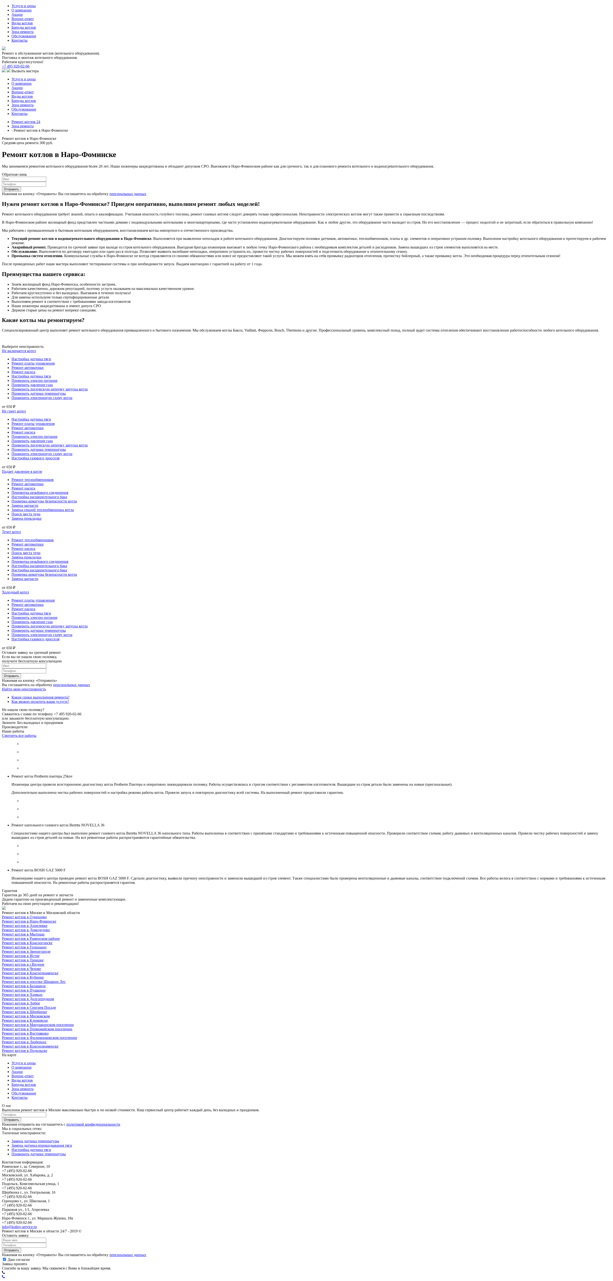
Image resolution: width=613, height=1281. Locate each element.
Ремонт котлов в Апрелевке (24, 926)
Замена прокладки (26, 518)
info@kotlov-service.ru (19, 1227)
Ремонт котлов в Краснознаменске (30, 973)
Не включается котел (19, 351)
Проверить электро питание (34, 380)
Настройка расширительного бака (39, 497)
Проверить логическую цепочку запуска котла (49, 389)
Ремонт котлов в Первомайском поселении (37, 1029)
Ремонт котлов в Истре (21, 956)
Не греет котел (14, 411)
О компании (21, 10)
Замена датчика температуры (35, 1141)
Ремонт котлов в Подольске (24, 1051)
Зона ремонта (22, 32)
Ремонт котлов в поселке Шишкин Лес (34, 982)
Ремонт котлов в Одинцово (24, 917)
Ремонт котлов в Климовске (25, 1020)
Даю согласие (18, 1260)
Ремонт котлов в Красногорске (27, 943)
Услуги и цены (23, 6)
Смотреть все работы (19, 736)
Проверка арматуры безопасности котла (44, 501)
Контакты (19, 40)
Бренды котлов (23, 27)
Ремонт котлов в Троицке (23, 960)
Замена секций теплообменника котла (42, 510)
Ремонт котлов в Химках (22, 995)
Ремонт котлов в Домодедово (26, 930)
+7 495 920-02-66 (15, 66)
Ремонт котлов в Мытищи (23, 934)
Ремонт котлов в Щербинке (24, 1012)
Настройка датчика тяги (31, 359)
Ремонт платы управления (33, 363)
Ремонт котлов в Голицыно (24, 947)
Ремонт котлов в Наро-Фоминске (29, 921)
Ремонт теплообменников (32, 480)
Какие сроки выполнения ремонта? (40, 697)
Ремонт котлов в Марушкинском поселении (38, 1025)
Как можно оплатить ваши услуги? (40, 702)
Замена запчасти (24, 505)
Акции (17, 14)
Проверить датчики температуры (38, 393)
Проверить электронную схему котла (41, 398)
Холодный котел (15, 592)
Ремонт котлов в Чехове (21, 969)
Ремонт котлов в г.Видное (23, 964)
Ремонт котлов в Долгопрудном (28, 999)
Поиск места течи (25, 514)
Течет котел (11, 532)
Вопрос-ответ (22, 19)
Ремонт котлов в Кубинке (23, 977)
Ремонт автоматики (27, 368)
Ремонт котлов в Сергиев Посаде (29, 1007)
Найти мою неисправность (24, 689)
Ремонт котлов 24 (25, 122)
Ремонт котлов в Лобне (21, 1003)
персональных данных (127, 194)
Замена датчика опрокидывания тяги (41, 1145)
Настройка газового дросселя (35, 458)
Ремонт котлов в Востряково (25, 1033)
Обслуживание (23, 36)
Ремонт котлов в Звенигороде (26, 951)
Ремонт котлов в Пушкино (23, 990)
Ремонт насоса (23, 372)
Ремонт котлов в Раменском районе (31, 939)
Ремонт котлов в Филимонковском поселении (39, 1038)
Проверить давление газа (32, 385)
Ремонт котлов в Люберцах (24, 1042)
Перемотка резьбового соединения (39, 493)
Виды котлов (22, 23)
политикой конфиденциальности (93, 1124)
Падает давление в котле (22, 471)
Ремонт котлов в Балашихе (24, 986)
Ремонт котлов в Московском (26, 1016)
